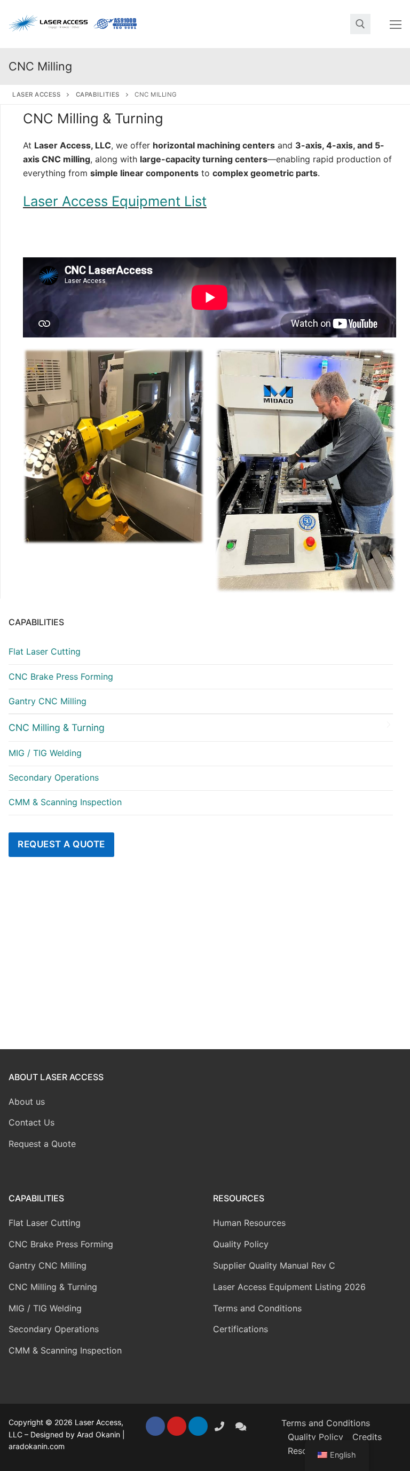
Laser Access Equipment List (115, 201)
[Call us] (219, 1426)
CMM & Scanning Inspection (65, 802)
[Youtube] (176, 1426)
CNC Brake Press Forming (61, 676)
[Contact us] (240, 1426)
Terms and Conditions (257, 1308)
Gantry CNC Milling (47, 701)
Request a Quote (61, 844)
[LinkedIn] (198, 1426)
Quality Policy (241, 1244)
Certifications (240, 1329)
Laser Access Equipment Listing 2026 (289, 1286)
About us (27, 1101)
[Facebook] (155, 1426)
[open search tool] (360, 24)
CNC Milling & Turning (57, 727)
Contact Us (31, 1122)
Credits (367, 1436)
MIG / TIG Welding (45, 753)
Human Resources (249, 1222)
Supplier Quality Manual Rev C (274, 1265)
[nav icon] (395, 24)
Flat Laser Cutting (45, 651)
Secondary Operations (54, 777)
